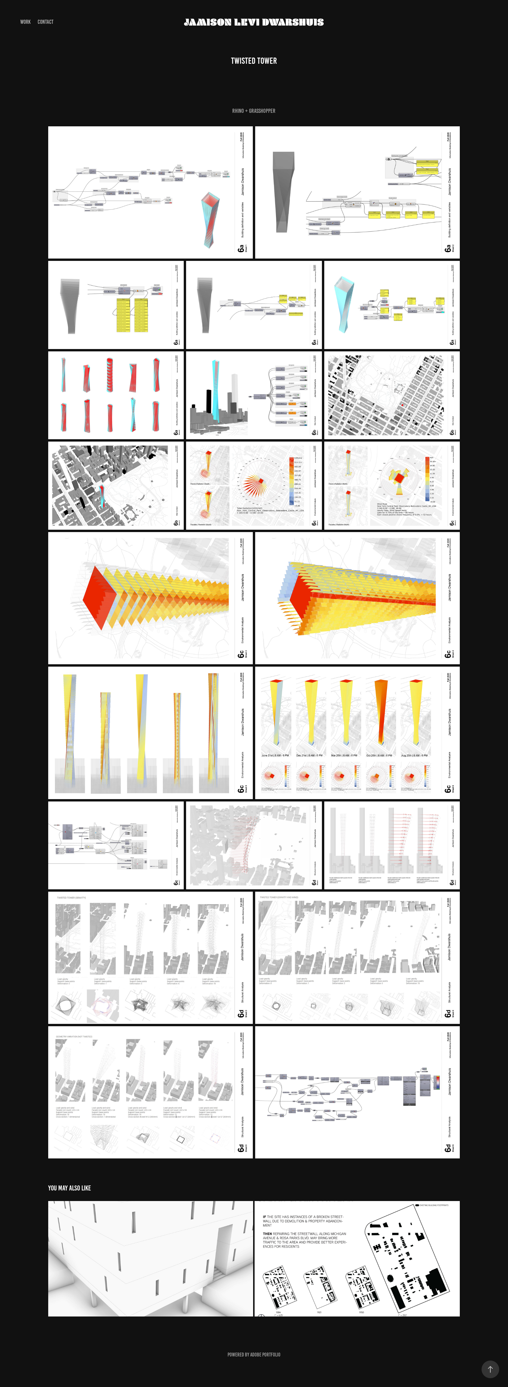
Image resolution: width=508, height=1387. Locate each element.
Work (25, 22)
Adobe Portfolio (265, 1355)
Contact (46, 22)
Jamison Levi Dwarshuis (254, 22)
